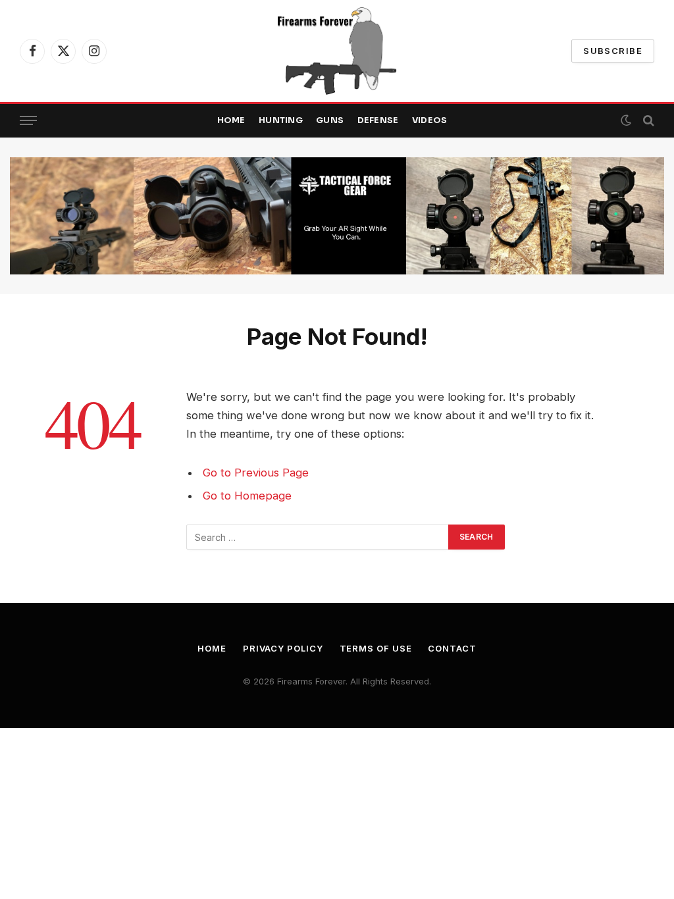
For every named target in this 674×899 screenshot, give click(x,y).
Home (231, 120)
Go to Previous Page (256, 472)
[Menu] (28, 121)
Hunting (281, 120)
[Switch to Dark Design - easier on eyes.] (626, 120)
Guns (330, 120)
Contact (452, 648)
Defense (378, 120)
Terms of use (376, 648)
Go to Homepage (247, 495)
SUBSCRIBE (612, 50)
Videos (430, 120)
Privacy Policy (283, 648)
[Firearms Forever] (337, 51)
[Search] (647, 121)
